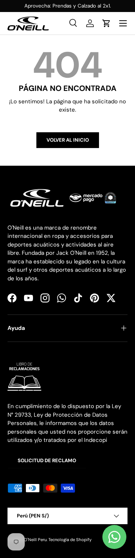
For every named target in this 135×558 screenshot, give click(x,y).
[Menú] (123, 23)
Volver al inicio (67, 140)
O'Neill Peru (35, 539)
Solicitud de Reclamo (47, 460)
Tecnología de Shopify (70, 539)
